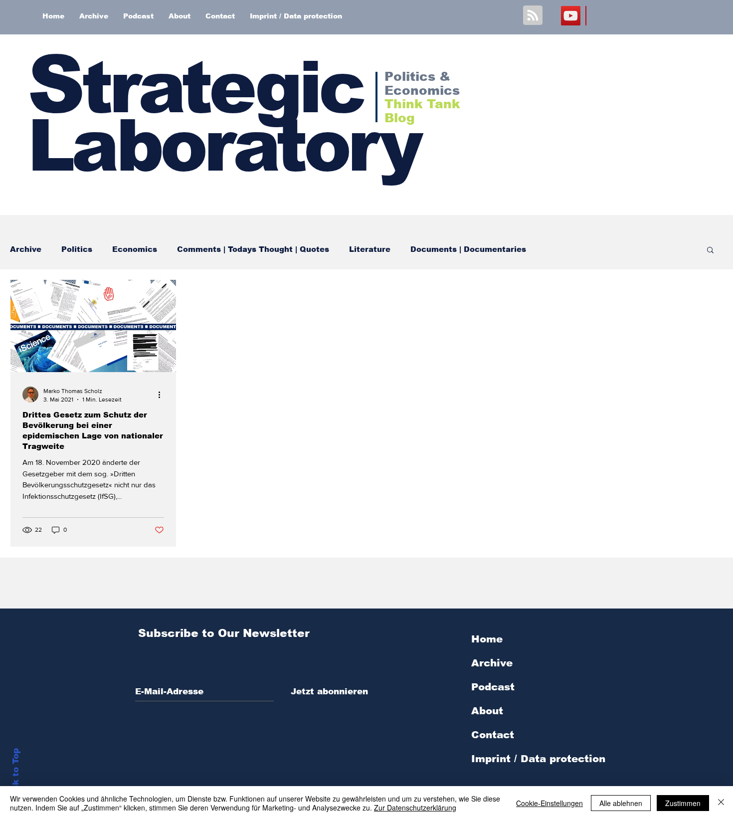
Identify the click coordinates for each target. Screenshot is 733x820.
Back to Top (15, 775)
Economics (134, 249)
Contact (492, 734)
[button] (710, 250)
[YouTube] (570, 15)
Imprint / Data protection (538, 758)
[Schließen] (721, 803)
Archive (25, 249)
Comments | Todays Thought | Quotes (253, 249)
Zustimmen (683, 803)
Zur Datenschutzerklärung (415, 808)
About (487, 710)
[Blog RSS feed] (533, 15)
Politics (76, 249)
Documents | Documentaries (468, 249)
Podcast (493, 686)
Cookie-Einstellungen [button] (549, 803)
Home (487, 638)
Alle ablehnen (620, 803)
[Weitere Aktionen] (163, 395)
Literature (369, 249)
